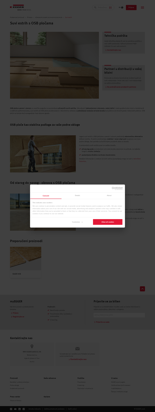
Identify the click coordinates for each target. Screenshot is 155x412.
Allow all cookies (107, 222)
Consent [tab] (46, 196)
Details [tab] (77, 195)
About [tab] (109, 195)
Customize (76, 222)
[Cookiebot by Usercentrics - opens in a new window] (113, 188)
